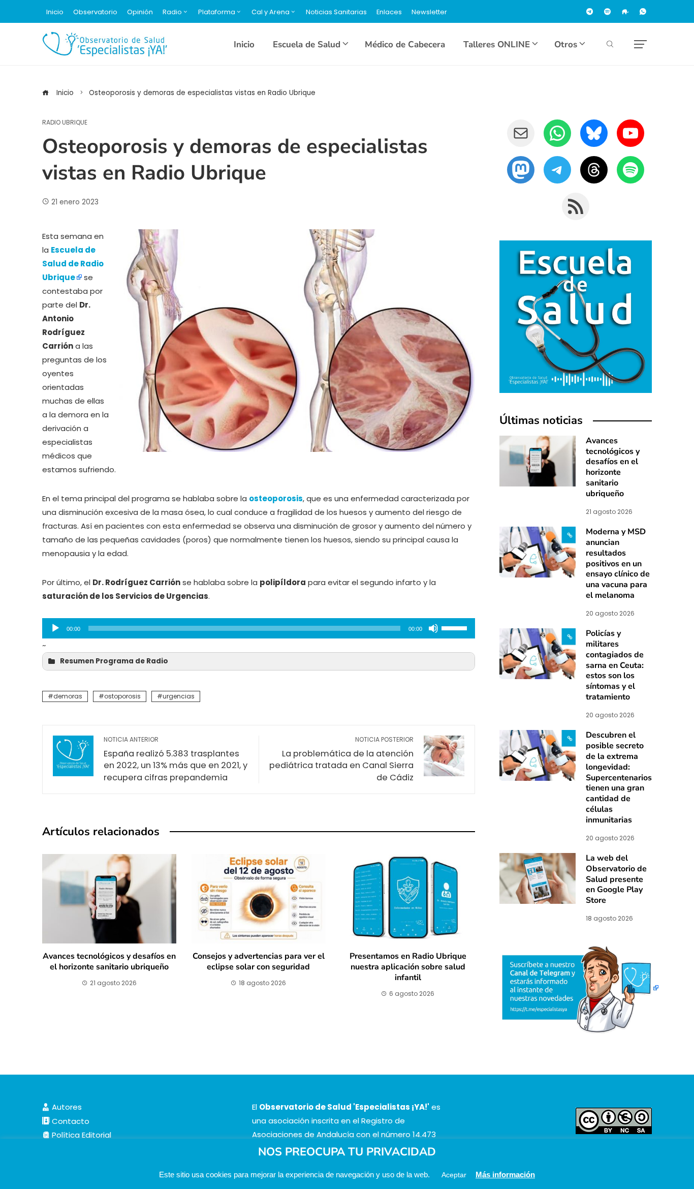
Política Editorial (80, 1135)
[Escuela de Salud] (575, 316)
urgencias (179, 696)
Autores (66, 1107)
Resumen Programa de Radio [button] (114, 661)
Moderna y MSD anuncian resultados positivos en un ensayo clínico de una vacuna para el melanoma (618, 563)
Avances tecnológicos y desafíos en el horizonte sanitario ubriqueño (109, 961)
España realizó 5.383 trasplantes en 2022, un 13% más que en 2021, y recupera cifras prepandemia (175, 759)
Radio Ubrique (64, 122)
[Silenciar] (433, 628)
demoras (67, 696)
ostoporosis (122, 696)
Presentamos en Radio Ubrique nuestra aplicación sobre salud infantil (408, 967)
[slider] (455, 627)
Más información (505, 1174)
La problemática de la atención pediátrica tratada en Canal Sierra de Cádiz (341, 759)
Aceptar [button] (453, 1175)
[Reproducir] (55, 628)
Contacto (69, 1121)
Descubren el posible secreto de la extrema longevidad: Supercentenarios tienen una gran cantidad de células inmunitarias (619, 777)
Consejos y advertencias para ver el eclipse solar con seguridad (259, 961)
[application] (258, 628)
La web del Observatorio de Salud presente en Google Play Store (616, 879)
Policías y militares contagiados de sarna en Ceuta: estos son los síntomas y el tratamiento (615, 665)
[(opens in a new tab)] (537, 551)
